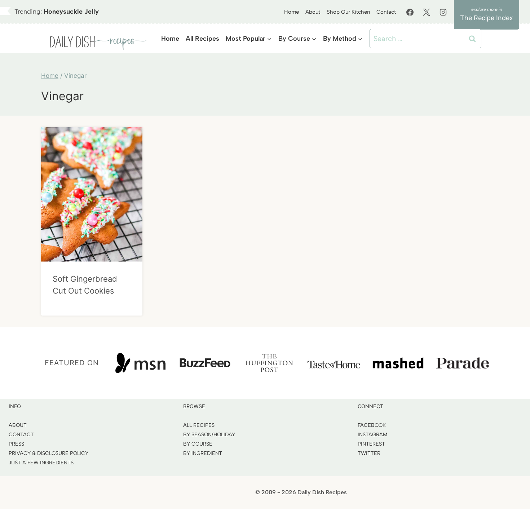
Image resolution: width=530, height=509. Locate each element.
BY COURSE (197, 444)
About (312, 12)
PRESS (16, 444)
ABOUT (18, 425)
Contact (386, 12)
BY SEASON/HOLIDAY (209, 434)
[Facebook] (410, 12)
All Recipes (202, 39)
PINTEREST (371, 444)
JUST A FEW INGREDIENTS (41, 462)
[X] (426, 12)
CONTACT (21, 434)
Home (291, 12)
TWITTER (369, 453)
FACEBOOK (372, 425)
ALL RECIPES (199, 425)
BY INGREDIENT (202, 453)
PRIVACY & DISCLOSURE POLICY (48, 453)
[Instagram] (443, 12)
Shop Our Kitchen (348, 12)
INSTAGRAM (372, 434)
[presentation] (91, 194)
